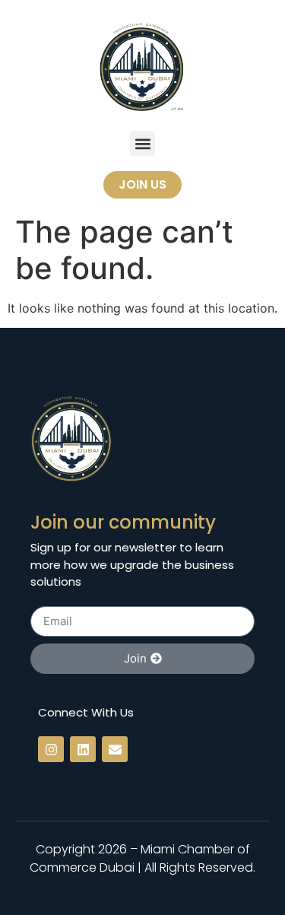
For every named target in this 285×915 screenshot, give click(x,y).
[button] (142, 143)
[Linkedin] (83, 749)
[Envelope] (115, 749)
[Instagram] (51, 749)
